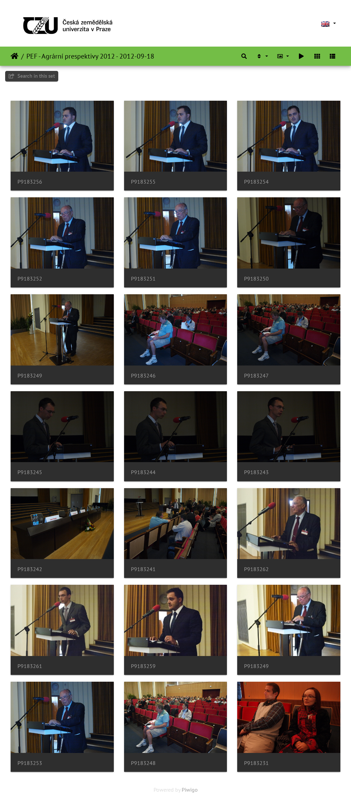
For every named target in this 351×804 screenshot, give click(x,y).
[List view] (332, 56)
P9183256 (29, 181)
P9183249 (29, 375)
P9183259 (143, 666)
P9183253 (29, 763)
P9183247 (256, 375)
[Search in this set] (244, 56)
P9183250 (256, 278)
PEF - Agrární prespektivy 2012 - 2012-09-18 (90, 56)
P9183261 (29, 666)
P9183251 (143, 278)
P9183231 (256, 763)
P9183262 (256, 569)
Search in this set (35, 76)
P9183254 (256, 181)
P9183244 (143, 472)
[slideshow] (301, 56)
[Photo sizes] (283, 56)
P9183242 (29, 569)
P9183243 (256, 472)
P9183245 (29, 472)
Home (15, 56)
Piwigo (190, 789)
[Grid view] (317, 56)
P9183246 (143, 375)
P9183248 (143, 763)
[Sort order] (262, 56)
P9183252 (29, 278)
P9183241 (143, 569)
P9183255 (143, 181)
